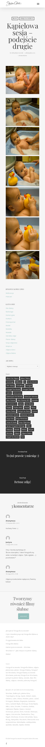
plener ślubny (11, 411)
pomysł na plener (24, 411)
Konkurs (9, 318)
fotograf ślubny (27, 389)
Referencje (10, 293)
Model (8, 325)
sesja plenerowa (21, 419)
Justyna (9, 542)
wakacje (9, 430)
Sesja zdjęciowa (11, 343)
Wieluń (24, 430)
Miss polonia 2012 (23, 400)
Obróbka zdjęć (11, 336)
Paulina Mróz (18, 408)
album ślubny (25, 378)
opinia (21, 404)
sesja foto (10, 419)
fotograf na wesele (13, 389)
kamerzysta (17, 393)
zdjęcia (17, 433)
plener (33, 408)
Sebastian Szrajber (27, 415)
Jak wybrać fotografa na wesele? (17, 631)
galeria (8, 393)
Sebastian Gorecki (17, 53)
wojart (31, 430)
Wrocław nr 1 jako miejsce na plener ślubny (21, 651)
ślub (22, 437)
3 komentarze (22, 55)
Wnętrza (9, 346)
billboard (19, 382)
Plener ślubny (10, 339)
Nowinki (8, 332)
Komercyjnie (10, 315)
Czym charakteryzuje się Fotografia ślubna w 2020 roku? (22, 635)
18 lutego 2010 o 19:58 (12, 574)
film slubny (10, 386)
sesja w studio (11, 422)
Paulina (8, 408)
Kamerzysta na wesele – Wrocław (18, 647)
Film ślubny (10, 308)
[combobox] (22, 366)
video (29, 426)
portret (34, 411)
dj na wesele (32, 382)
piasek (27, 408)
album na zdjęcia (12, 378)
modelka (35, 400)
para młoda (29, 404)
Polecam (9, 297)
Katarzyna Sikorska (30, 397)
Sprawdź (23, 616)
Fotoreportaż (10, 322)
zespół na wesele (12, 437)
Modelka (9, 329)
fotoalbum (20, 386)
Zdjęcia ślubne (11, 353)
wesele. (17, 430)
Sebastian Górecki (12, 415)
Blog (15, 18)
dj (25, 382)
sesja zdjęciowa (24, 422)
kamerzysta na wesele (14, 397)
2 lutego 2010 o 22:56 (11, 544)
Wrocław (9, 433)
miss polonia (10, 400)
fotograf (29, 386)
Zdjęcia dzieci (26, 18)
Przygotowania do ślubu (14, 640)
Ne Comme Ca (11, 404)
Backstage (9, 312)
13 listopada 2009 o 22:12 (12, 523)
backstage (10, 382)
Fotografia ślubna (12, 644)
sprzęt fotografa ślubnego (15, 426)
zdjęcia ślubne (27, 433)
